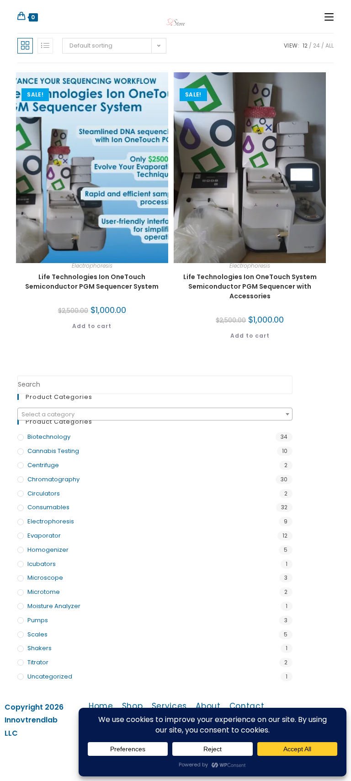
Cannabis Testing (53, 451)
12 (305, 45)
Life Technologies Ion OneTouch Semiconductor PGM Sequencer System (92, 281)
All (329, 45)
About (208, 705)
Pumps (37, 620)
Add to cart (92, 326)
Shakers (39, 648)
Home (101, 705)
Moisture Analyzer (53, 606)
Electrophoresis (92, 265)
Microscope (45, 577)
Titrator (37, 662)
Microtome (43, 591)
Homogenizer (48, 549)
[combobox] (154, 414)
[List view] (45, 46)
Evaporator (44, 535)
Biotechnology (48, 436)
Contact (247, 705)
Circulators (43, 493)
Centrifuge (43, 465)
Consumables (48, 507)
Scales (37, 634)
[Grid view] (25, 46)
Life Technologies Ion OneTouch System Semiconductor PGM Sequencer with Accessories (250, 286)
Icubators (41, 564)
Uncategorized (49, 676)
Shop (132, 705)
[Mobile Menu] (329, 16)
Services (169, 705)
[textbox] (155, 414)
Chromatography (53, 479)
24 (316, 45)
